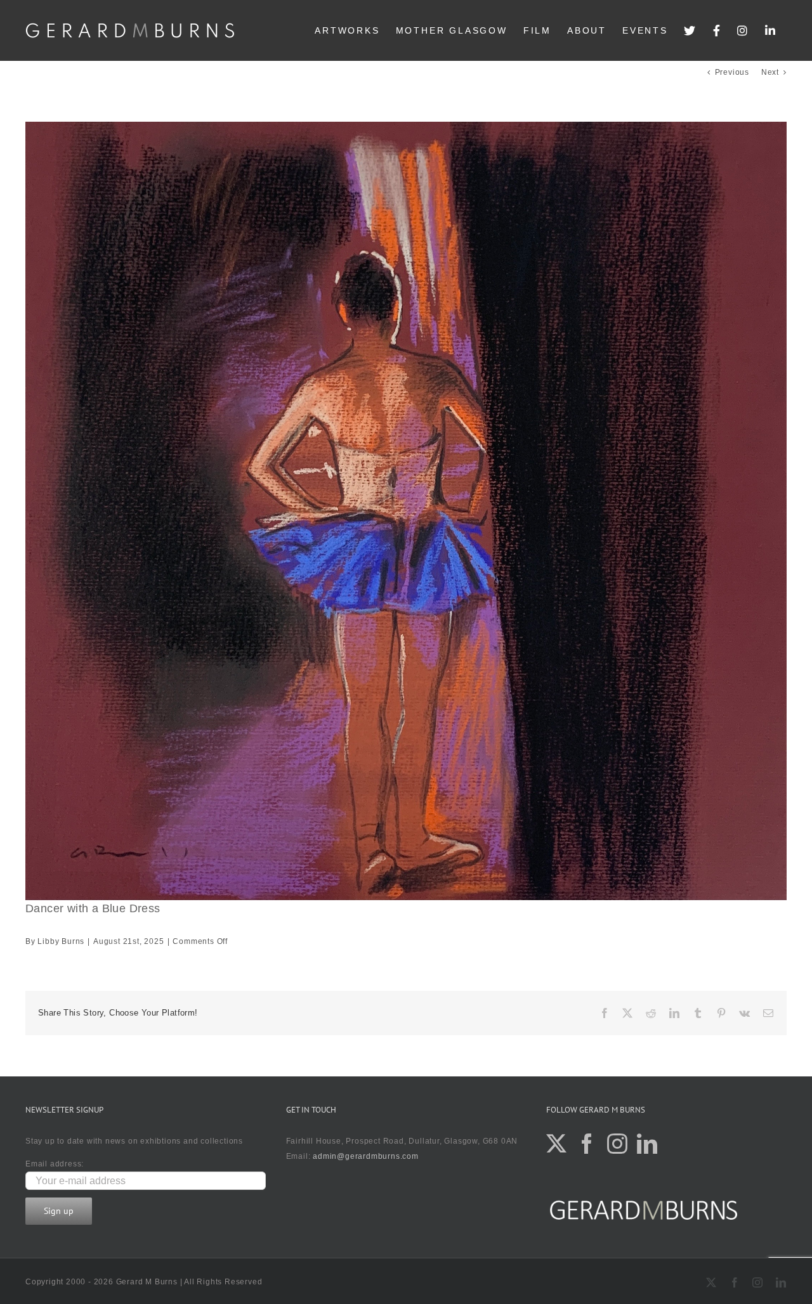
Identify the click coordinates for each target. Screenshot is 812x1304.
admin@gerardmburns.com (366, 1156)
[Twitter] (690, 30)
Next (770, 72)
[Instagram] (743, 30)
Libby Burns (60, 941)
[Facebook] (717, 30)
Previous (732, 72)
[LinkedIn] (771, 30)
